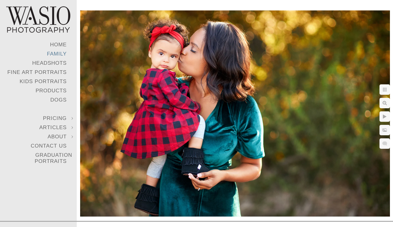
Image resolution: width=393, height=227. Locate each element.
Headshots (49, 63)
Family (57, 54)
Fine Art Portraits (37, 72)
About (57, 137)
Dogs (58, 100)
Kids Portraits (43, 81)
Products (51, 91)
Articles (53, 127)
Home (58, 45)
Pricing (55, 118)
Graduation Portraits (53, 158)
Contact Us (49, 146)
